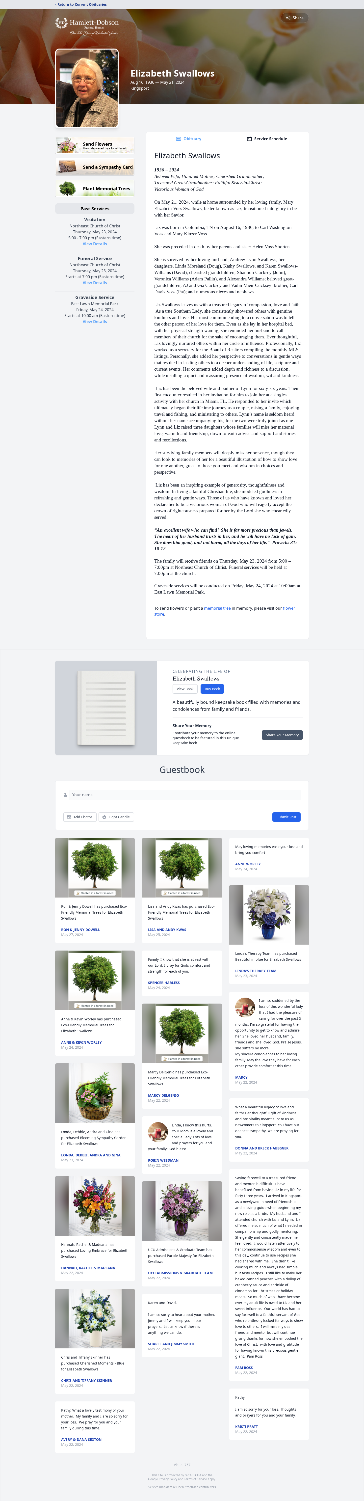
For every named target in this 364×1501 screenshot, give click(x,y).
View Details (95, 243)
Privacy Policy (168, 1479)
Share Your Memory (282, 735)
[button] (95, 868)
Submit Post (286, 817)
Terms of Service (195, 1479)
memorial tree (217, 608)
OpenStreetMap (187, 1487)
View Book (185, 688)
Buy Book (212, 688)
